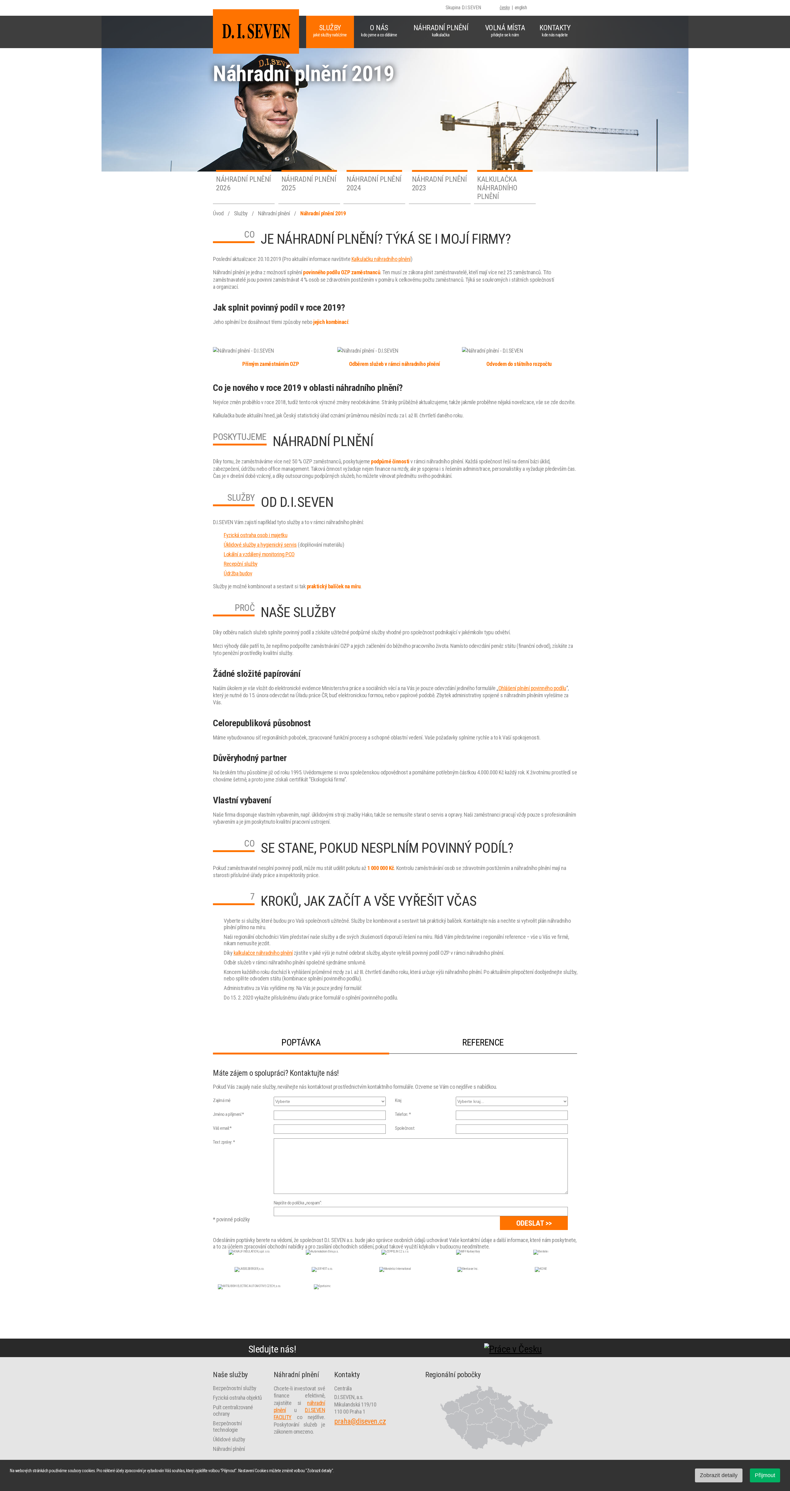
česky (505, 7)
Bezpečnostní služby (234, 1388)
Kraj (398, 1100)
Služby (330, 30)
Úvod (219, 213)
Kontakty (554, 30)
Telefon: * (403, 1114)
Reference (483, 1042)
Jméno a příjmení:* (228, 1114)
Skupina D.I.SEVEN (463, 7)
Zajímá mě (222, 1100)
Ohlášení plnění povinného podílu (532, 688)
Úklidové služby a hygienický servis (260, 544)
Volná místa (505, 30)
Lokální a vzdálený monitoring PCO (259, 554)
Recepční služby (241, 564)
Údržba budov (238, 573)
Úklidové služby (229, 1439)
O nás (379, 30)
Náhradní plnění (441, 30)
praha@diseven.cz (360, 1421)
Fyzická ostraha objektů (237, 1397)
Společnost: (405, 1128)
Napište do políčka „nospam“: (298, 1203)
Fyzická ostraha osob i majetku (255, 535)
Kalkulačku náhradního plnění (381, 259)
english (521, 7)
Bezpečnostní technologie (227, 1426)
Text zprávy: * (224, 1142)
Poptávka (300, 1042)
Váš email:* (222, 1128)
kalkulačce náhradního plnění (263, 953)
